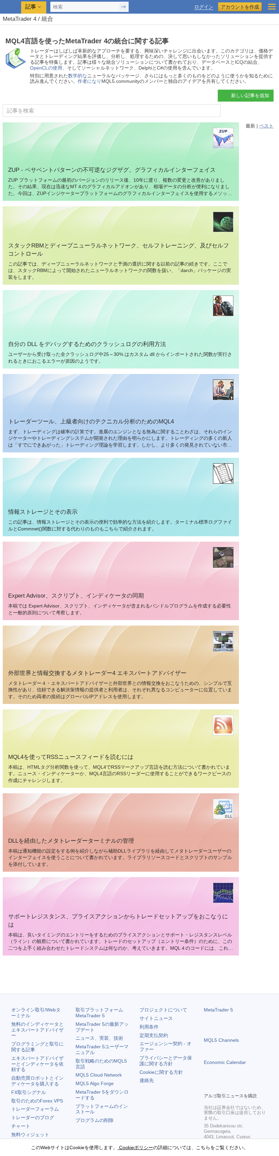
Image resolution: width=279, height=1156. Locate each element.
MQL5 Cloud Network (99, 1075)
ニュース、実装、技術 (99, 1038)
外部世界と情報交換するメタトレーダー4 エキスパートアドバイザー (97, 673)
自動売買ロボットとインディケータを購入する (37, 1080)
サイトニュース (156, 1018)
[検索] (214, 110)
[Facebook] (208, 1086)
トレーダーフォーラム (35, 1109)
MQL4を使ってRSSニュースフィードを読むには (70, 757)
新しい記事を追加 (250, 95)
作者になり (89, 81)
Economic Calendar (225, 1062)
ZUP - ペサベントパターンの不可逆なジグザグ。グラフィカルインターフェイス (112, 170)
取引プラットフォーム (102, 1012)
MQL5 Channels (221, 1040)
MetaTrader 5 (218, 1009)
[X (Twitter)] (230, 1086)
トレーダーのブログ (32, 1117)
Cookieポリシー (135, 1147)
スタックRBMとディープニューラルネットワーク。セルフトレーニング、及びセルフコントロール (118, 249)
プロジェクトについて (163, 1009)
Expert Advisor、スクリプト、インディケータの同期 (76, 595)
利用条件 (149, 1027)
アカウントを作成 (240, 7)
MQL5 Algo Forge (95, 1083)
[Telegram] (219, 1086)
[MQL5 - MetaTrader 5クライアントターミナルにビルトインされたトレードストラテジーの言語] (10, 7)
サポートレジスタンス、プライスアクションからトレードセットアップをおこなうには (118, 920)
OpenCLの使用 (46, 68)
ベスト (266, 126)
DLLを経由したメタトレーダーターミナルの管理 (71, 841)
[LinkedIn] (251, 1086)
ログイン (203, 7)
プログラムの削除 (95, 1120)
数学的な (77, 75)
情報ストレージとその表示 (43, 512)
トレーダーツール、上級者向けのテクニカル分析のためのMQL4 (91, 421)
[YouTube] (240, 1086)
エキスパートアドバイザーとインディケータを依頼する (37, 1063)
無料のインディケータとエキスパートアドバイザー (37, 1029)
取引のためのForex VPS (37, 1101)
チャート (20, 1126)
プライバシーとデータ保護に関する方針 (166, 1060)
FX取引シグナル (28, 1092)
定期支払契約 (154, 1035)
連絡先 (147, 1080)
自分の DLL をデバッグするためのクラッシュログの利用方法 (87, 344)
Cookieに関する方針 (161, 1072)
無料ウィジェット (30, 1134)
